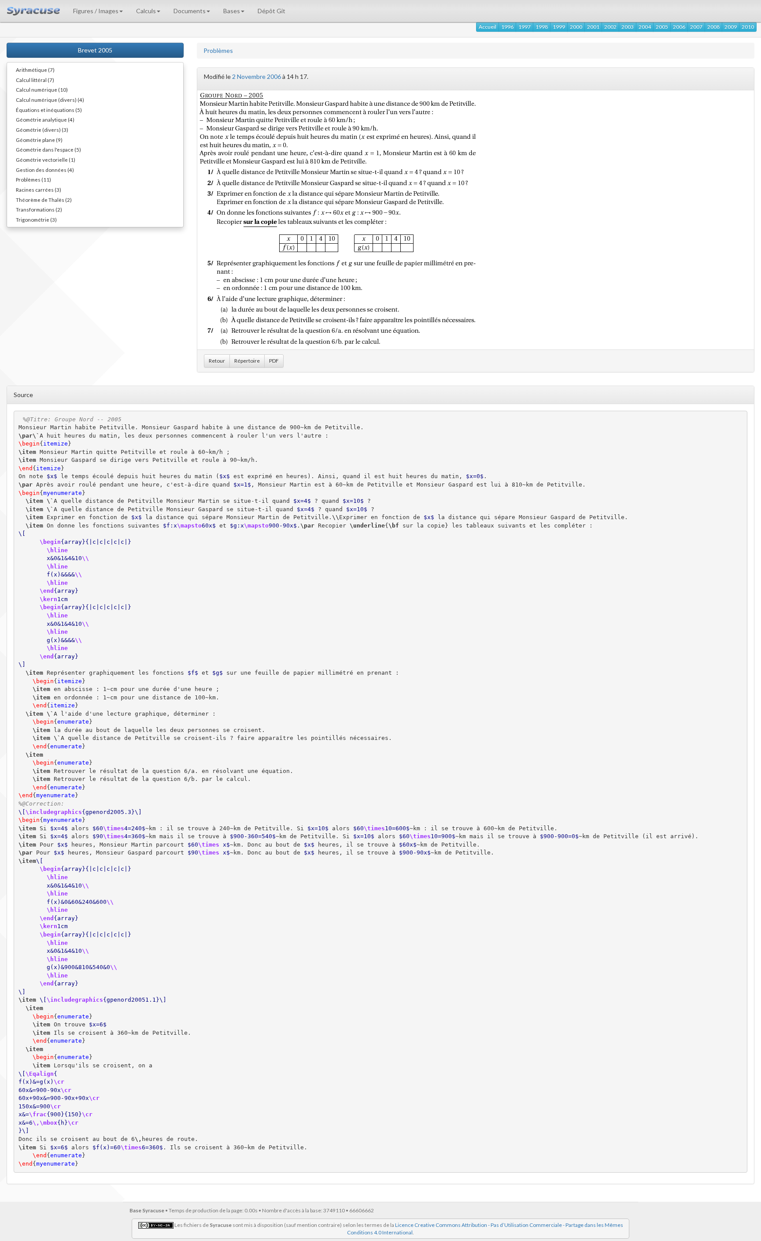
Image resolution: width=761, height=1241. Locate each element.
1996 (507, 26)
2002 (610, 26)
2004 (645, 26)
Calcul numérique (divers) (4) (50, 100)
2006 (679, 26)
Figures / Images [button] (95, 11)
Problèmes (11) (33, 179)
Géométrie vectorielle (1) (45, 159)
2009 (730, 26)
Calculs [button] (146, 11)
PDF (274, 360)
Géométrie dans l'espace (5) (48, 149)
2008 (713, 26)
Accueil (487, 26)
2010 (748, 26)
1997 (524, 26)
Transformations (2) (39, 209)
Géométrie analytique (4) (45, 119)
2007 (696, 26)
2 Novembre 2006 (256, 76)
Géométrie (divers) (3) (42, 129)
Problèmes (218, 50)
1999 (559, 26)
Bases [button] (231, 11)
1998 (542, 26)
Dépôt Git (271, 11)
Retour (217, 360)
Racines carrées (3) (38, 189)
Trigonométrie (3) (36, 219)
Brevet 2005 (95, 50)
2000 (576, 26)
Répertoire (247, 360)
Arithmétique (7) (35, 70)
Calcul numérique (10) (42, 89)
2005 (662, 26)
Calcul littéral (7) (35, 80)
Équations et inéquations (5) (49, 110)
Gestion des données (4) (45, 170)
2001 (593, 26)
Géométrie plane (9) (39, 140)
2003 (627, 26)
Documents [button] (190, 11)
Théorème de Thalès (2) (44, 200)
